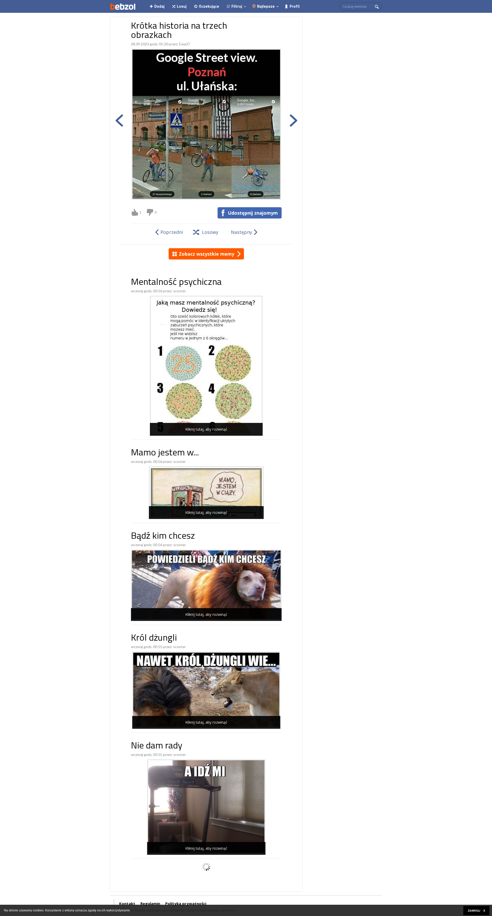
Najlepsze (266, 6)
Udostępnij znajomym (253, 213)
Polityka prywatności (185, 903)
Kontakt (127, 903)
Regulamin (150, 903)
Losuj (182, 6)
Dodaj (159, 6)
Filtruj (236, 6)
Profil (295, 6)
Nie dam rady (156, 746)
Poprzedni (171, 232)
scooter (179, 291)
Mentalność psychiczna (176, 282)
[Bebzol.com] (123, 6)
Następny (241, 232)
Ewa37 (184, 44)
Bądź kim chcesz (163, 536)
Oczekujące (209, 6)
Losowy (210, 232)
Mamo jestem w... (165, 453)
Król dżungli (154, 638)
